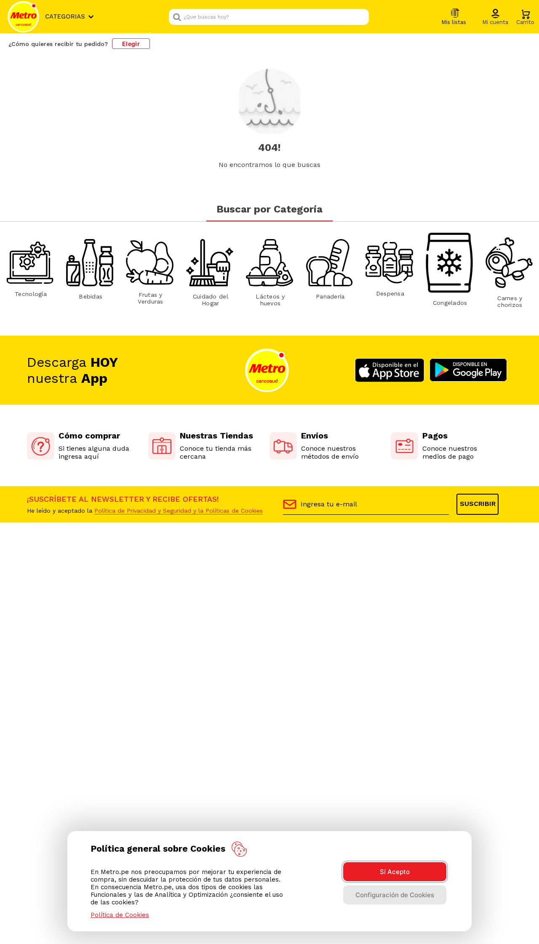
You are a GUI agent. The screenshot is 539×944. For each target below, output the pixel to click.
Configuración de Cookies (394, 895)
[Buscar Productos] (360, 17)
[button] (495, 17)
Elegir (131, 43)
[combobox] (269, 17)
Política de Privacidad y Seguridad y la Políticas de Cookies (178, 510)
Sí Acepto (395, 872)
